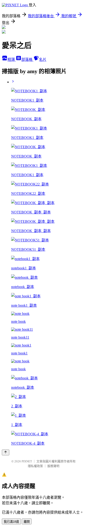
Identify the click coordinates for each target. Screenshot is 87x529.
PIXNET (27, 461)
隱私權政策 (35, 466)
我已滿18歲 (11, 521)
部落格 (27, 60)
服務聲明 (53, 466)
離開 (27, 521)
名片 (42, 60)
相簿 (11, 60)
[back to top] (5, 452)
